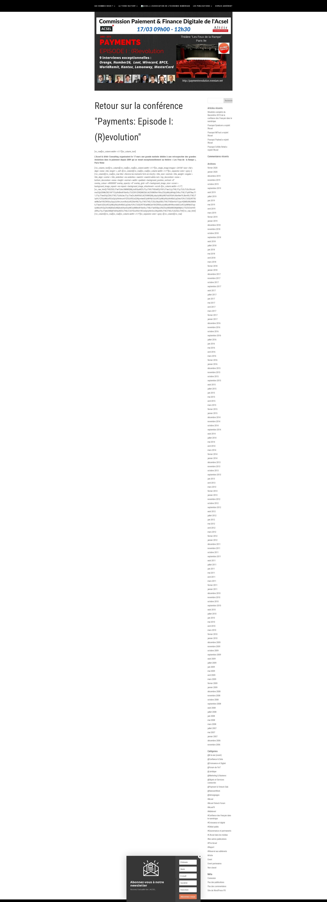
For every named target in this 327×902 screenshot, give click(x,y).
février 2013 (212, 491)
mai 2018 (211, 254)
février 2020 (212, 168)
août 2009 (212, 659)
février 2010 (212, 634)
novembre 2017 (214, 278)
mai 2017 (211, 303)
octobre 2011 (213, 552)
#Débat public (213, 827)
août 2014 (212, 434)
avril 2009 (211, 675)
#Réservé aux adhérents (217, 851)
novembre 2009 (214, 646)
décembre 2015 (214, 368)
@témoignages (213, 795)
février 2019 (212, 217)
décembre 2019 (214, 176)
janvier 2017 (212, 319)
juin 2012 (211, 519)
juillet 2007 (212, 728)
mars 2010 (212, 630)
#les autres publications (217, 839)
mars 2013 (212, 487)
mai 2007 (211, 732)
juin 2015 (211, 393)
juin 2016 (211, 344)
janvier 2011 (212, 589)
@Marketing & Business (217, 775)
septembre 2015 (214, 380)
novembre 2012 (214, 499)
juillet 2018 (212, 245)
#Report (211, 847)
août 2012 (212, 511)
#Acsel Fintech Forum (216, 803)
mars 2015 (212, 405)
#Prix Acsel (212, 843)
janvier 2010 (212, 638)
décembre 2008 (214, 691)
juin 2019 (211, 200)
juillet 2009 (212, 663)
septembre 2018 (214, 237)
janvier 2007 (212, 736)
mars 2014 (212, 450)
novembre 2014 (214, 421)
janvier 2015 (212, 413)
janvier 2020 (212, 172)
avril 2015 (211, 401)
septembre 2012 (214, 507)
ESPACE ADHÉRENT (223, 6)
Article (210, 855)
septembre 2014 (214, 429)
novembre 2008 (214, 695)
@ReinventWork (214, 791)
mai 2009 (211, 671)
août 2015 (212, 384)
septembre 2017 (214, 286)
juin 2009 (211, 667)
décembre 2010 (214, 593)
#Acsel (210, 799)
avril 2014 (211, 446)
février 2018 (212, 266)
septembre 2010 (214, 605)
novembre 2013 (214, 466)
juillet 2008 (212, 712)
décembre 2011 (214, 544)
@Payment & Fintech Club (218, 787)
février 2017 (212, 315)
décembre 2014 (214, 417)
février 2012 (212, 536)
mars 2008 (212, 724)
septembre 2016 (214, 335)
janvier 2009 (212, 687)
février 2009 (212, 683)
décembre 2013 (214, 462)
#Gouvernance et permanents (219, 831)
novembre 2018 (214, 229)
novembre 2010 (214, 597)
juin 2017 (211, 299)
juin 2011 (211, 569)
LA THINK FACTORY (127, 6)
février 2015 (212, 409)
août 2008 (212, 708)
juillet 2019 (212, 196)
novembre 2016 (214, 327)
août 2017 (212, 290)
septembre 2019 (214, 188)
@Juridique (212, 771)
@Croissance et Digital (217, 763)
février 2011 (212, 585)
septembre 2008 (214, 704)
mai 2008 (211, 720)
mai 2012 (211, 524)
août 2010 (212, 609)
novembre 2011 (214, 548)
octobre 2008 (213, 699)
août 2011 (212, 560)
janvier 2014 (212, 458)
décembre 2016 (214, 323)
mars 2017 (212, 311)
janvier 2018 (212, 270)
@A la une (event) (215, 755)
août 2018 (212, 241)
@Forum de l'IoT (214, 767)
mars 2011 (212, 581)
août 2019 (212, 192)
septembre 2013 (214, 474)
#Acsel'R (211, 807)
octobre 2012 (213, 503)
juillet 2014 (212, 438)
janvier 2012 (212, 540)
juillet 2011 (212, 564)
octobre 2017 (213, 282)
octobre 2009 (213, 650)
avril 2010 (211, 626)
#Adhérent (212, 811)
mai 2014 (211, 442)
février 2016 (212, 360)
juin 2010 (211, 618)
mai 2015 (211, 397)
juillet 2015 (212, 389)
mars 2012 (212, 532)
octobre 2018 (213, 233)
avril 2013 (211, 483)
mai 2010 (211, 622)
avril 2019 (211, 209)
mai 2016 (211, 348)
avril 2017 (211, 307)
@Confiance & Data (215, 759)
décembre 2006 (214, 740)
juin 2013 (211, 479)
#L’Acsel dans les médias (218, 835)
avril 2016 (211, 352)
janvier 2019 (212, 221)
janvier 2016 (212, 364)
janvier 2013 (212, 495)
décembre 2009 (214, 642)
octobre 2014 (213, 425)
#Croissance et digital (216, 822)
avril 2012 (211, 528)
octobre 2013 (213, 470)
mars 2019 (212, 213)
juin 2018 (211, 249)
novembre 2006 (214, 744)
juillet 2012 (212, 515)
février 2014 (212, 454)
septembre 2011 (214, 556)
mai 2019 (211, 204)
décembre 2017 (214, 274)
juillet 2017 (212, 294)
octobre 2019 (213, 184)
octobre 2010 (213, 601)
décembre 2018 (214, 225)
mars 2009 (212, 679)
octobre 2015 (213, 376)
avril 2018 (211, 258)
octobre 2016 (213, 331)
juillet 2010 (212, 614)
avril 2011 (211, 577)
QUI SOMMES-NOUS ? (104, 6)
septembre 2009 (214, 654)
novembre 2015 (214, 372)
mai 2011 (211, 573)
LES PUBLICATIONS (201, 6)
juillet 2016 (212, 339)
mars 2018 (212, 262)
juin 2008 (211, 716)
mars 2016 (212, 356)
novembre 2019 (214, 180)
